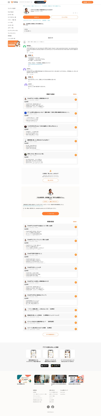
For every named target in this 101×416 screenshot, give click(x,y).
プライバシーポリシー (37, 396)
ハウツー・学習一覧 (12, 19)
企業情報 (34, 392)
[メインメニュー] (9, 2)
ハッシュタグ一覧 (11, 38)
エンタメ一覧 (10, 25)
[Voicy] (14, 2)
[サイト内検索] (31, 2)
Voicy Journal (62, 392)
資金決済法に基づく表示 (37, 401)
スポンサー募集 (52, 396)
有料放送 (9, 35)
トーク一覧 (10, 22)
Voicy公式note (62, 394)
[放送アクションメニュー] (77, 13)
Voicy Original (10, 11)
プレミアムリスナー (12, 33)
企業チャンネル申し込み (53, 394)
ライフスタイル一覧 (12, 17)
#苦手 (49, 20)
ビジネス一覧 (10, 14)
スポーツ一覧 (10, 27)
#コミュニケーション (27, 20)
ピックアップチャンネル (13, 30)
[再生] (76, 99)
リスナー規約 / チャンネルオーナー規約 (40, 394)
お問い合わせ (51, 401)
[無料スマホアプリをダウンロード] (14, 44)
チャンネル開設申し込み (53, 392)
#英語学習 (44, 20)
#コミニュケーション (37, 20)
